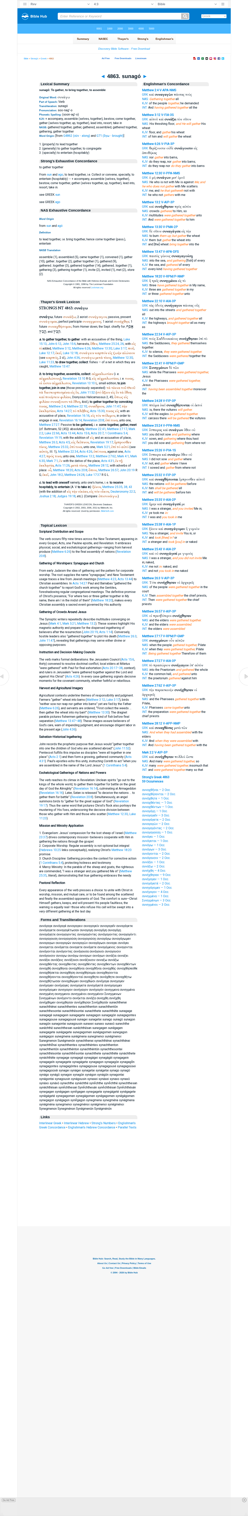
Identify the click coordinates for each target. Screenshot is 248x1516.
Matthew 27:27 (49, 425)
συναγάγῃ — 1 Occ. (155, 811)
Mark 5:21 (103, 447)
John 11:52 (87, 392)
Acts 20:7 (97, 433)
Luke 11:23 (46, 362)
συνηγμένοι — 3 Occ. (156, 904)
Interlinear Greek (50, 1123)
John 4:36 (73, 358)
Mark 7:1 (52, 461)
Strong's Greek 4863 (156, 777)
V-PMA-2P (170, 227)
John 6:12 (54, 344)
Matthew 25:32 (58, 447)
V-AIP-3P (167, 202)
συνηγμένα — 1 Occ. (155, 896)
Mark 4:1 (123, 456)
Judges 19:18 (66, 496)
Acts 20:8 (80, 470)
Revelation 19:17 (101, 442)
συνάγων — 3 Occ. (154, 849)
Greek (44, 58)
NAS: (145, 99)
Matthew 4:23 (107, 579)
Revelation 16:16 (78, 415)
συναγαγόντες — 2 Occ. (158, 828)
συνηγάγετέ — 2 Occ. (156, 883)
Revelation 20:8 (93, 420)
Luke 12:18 (70, 353)
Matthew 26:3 (48, 442)
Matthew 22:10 (77, 406)
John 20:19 (127, 470)
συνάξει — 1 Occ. (153, 862)
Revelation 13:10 (74, 378)
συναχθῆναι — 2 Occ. (156, 790)
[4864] (243, 685)
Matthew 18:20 (63, 470)
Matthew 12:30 (123, 358)
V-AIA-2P (169, 500)
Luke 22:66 (52, 433)
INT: (144, 107)
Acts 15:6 (83, 433)
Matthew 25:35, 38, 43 (117, 487)
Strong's (34, 58)
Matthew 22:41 (95, 429)
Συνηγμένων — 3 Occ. (156, 900)
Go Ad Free (9, 1500)
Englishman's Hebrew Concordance (91, 1127)
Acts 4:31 (107, 461)
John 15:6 (69, 344)
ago (60, 174)
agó (60, 226)
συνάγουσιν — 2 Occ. (156, 858)
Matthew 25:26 (152, 450)
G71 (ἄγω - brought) (109, 136)
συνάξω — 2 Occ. (153, 866)
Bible (26, 58)
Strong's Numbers (103, 1123)
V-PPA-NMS (171, 173)
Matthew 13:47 (59, 366)
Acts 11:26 (62, 465)
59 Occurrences (152, 781)
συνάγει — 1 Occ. (153, 836)
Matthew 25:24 (152, 425)
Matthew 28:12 (98, 465)
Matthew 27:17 (117, 429)
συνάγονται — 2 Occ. (156, 853)
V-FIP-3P (169, 401)
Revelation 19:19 (50, 438)
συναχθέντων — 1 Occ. (157, 807)
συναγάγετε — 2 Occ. (156, 819)
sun (49, 174)
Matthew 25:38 (152, 524)
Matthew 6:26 (81, 348)
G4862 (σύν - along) (76, 136)
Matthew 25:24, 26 (111, 344)
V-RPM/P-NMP (173, 276)
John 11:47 (113, 406)
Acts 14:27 (64, 411)
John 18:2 (56, 475)
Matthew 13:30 (102, 348)
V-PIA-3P (167, 144)
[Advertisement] (124, 1202)
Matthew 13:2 (85, 456)
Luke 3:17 (120, 348)
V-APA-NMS (167, 90)
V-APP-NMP (171, 723)
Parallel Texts (127, 1127)
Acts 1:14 (105, 632)
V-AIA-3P (169, 301)
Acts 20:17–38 (113, 668)
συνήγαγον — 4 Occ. (155, 892)
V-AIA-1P (169, 524)
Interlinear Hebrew (76, 1123)
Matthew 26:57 (108, 470)
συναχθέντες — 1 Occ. (157, 802)
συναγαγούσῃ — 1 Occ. (157, 832)
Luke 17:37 (93, 475)
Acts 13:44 (68, 433)
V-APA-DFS (171, 251)
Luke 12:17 (46, 353)
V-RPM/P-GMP (173, 363)
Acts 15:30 (97, 411)
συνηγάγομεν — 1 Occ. (157, 887)
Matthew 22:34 (68, 451)
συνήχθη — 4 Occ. (154, 870)
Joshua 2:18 (47, 496)
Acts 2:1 (54, 757)
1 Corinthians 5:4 (116, 433)
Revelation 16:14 (70, 420)
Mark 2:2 (148, 752)
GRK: (145, 94)
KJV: (145, 103)
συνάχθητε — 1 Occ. (155, 798)
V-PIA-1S (169, 450)
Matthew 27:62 (106, 456)
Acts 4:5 (64, 442)
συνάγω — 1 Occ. (153, 845)
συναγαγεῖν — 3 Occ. (156, 815)
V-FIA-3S (167, 115)
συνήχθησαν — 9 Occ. (156, 875)
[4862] (5, 685)
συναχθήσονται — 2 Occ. (159, 794)
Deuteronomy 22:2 (122, 491)
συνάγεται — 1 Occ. (155, 841)
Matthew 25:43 (152, 549)
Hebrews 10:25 (50, 850)
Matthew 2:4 (57, 406)
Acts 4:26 (85, 451)
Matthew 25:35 (152, 500)
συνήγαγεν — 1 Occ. (155, 879)
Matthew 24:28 (74, 475)
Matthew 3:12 (61, 348)
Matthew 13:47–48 (68, 721)
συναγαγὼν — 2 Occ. (156, 824)
